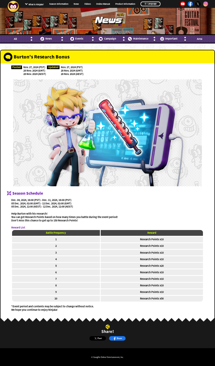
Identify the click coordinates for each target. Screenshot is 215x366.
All (15, 39)
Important (171, 38)
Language (152, 3)
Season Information (58, 4)
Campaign (110, 38)
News (76, 4)
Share (119, 338)
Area (199, 39)
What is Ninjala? (36, 4)
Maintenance (140, 38)
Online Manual (103, 4)
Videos (87, 4)
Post (100, 338)
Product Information (125, 4)
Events (79, 38)
